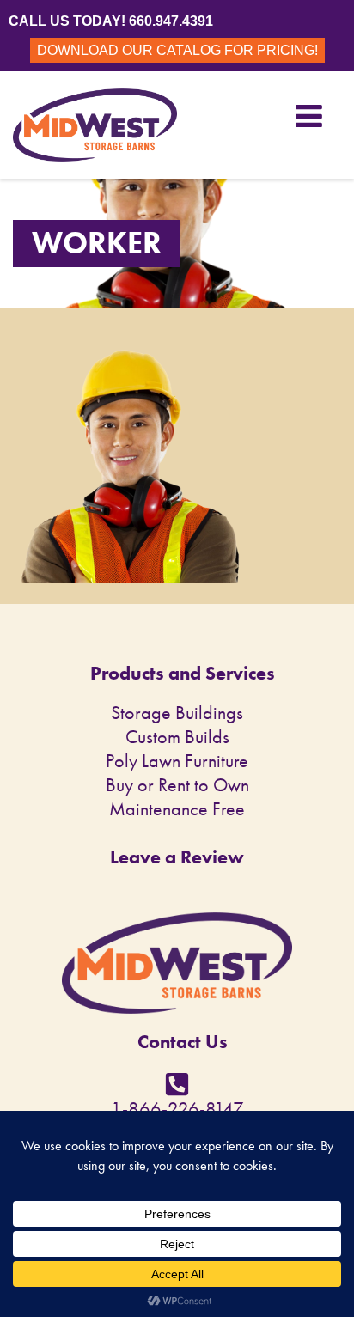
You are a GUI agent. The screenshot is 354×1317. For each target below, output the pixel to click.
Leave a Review (177, 856)
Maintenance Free (177, 808)
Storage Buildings (177, 712)
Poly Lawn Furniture (177, 760)
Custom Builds (177, 736)
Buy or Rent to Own (177, 784)
